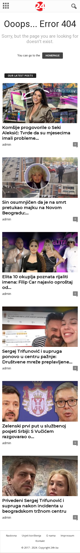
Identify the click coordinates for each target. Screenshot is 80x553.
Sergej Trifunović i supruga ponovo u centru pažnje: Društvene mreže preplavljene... (37, 357)
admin (6, 144)
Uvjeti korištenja (31, 535)
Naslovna (11, 535)
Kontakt (40, 541)
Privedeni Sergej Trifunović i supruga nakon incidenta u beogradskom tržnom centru (34, 506)
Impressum (67, 535)
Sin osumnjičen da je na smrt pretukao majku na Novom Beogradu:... (34, 207)
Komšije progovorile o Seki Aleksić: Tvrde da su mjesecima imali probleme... (36, 133)
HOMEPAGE (53, 55)
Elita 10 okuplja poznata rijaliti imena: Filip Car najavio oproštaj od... (37, 282)
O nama (51, 535)
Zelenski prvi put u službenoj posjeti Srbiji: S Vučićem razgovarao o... (34, 431)
